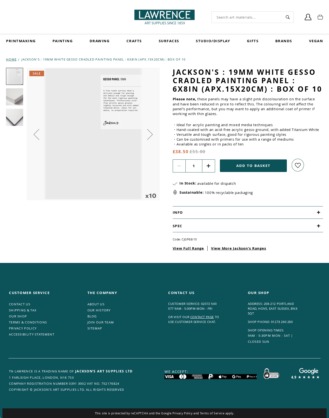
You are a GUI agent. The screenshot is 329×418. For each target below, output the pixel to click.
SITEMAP (94, 328)
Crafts (134, 40)
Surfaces (169, 40)
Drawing (100, 40)
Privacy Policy (182, 413)
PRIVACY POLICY (23, 328)
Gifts (253, 40)
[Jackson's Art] (164, 17)
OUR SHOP (18, 316)
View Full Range (188, 248)
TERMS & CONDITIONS (28, 322)
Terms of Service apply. (217, 413)
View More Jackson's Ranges (238, 248)
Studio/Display (213, 40)
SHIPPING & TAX (23, 310)
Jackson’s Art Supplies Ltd (104, 371)
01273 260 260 (282, 322)
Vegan (316, 40)
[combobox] (247, 17)
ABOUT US (96, 304)
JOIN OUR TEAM (100, 322)
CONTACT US (19, 304)
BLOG (92, 316)
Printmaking (21, 40)
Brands (283, 40)
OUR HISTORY (99, 310)
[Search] (287, 17)
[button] (36, 134)
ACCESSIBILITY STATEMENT (31, 334)
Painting (63, 40)
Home (11, 59)
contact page (202, 317)
